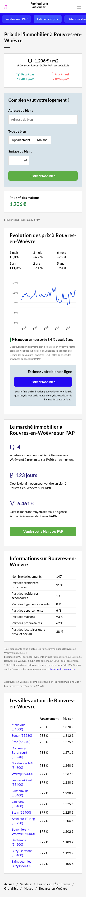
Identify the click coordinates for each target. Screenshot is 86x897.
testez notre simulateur (62, 668)
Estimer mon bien (43, 382)
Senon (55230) (22, 735)
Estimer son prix (47, 19)
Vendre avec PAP (16, 19)
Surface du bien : (20, 151)
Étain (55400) (21, 812)
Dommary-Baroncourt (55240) (19, 752)
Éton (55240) (21, 742)
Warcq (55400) (22, 774)
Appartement (21, 140)
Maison (42, 140)
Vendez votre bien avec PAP (43, 531)
